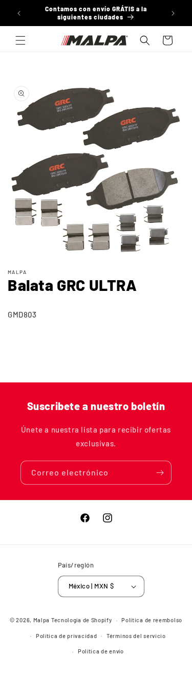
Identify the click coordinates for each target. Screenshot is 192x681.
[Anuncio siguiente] (173, 13)
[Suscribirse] (159, 473)
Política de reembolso (151, 620)
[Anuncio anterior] (19, 13)
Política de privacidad (66, 635)
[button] (20, 40)
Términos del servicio (136, 635)
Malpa (41, 620)
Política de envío (101, 651)
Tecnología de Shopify (81, 620)
